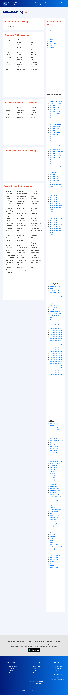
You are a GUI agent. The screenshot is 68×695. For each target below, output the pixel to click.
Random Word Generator (36, 677)
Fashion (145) (53, 467)
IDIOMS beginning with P (56, 216)
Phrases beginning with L (56, 347)
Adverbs (37, 674)
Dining (51, 303)
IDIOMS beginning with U (56, 226)
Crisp (51, 28)
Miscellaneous (53, 322)
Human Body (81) (54, 492)
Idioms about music (55, 147)
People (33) (52, 526)
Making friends (53, 305)
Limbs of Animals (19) (55, 496)
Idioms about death (54, 118)
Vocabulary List (24, 3)
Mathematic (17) (54, 501)
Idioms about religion (55, 163)
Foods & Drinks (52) (55, 478)
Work (51, 317)
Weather (52, 319)
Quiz (62, 2)
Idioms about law (54, 134)
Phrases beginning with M (56, 349)
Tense (36, 670)
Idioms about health (55, 128)
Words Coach (33, 690)
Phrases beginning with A (56, 324)
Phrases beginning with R (56, 359)
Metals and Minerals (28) (56, 509)
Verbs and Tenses (12, 666)
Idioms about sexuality (55, 166)
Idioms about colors (55, 113)
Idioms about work (54, 182)
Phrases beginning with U (56, 365)
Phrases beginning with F (56, 334)
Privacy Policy (58, 668)
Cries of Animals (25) (55, 448)
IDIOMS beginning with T (56, 224)
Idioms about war (54, 178)
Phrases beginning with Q (56, 357)
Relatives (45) (53, 534)
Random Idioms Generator (36, 679)
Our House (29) (53, 524)
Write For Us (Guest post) (58, 666)
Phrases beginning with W (56, 370)
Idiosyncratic (53, 30)
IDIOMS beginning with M (56, 209)
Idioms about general (55, 126)
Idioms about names (55, 149)
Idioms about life (54, 136)
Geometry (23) (53, 486)
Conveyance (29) (54, 446)
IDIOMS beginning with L (56, 207)
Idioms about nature (55, 153)
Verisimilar (52, 35)
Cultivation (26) (53, 452)
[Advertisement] (23, 84)
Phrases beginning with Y (56, 372)
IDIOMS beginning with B (56, 186)
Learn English (13, 677)
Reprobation (53, 43)
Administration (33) (54, 429)
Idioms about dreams (55, 120)
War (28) (52, 563)
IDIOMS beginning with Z (56, 237)
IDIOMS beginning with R (56, 220)
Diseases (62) (53, 459)
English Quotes (12, 672)
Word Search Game (36, 683)
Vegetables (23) (54, 559)
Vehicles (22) (53, 561)
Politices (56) (53, 530)
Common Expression (55, 286)
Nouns (12, 668)
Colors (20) (52, 442)
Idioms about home (54, 130)
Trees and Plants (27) (55, 555)
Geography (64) (53, 484)
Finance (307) (53, 469)
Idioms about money (55, 145)
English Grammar (13, 670)
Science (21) (53, 540)
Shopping (52, 309)
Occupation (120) (54, 517)
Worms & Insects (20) (55, 567)
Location (52, 294)
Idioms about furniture (55, 124)
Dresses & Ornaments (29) (56, 461)
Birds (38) (52, 434)
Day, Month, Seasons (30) (56, 455)
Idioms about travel (54, 176)
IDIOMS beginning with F (56, 195)
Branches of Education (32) (56, 436)
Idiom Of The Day (37, 666)
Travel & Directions (54, 290)
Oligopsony (52, 39)
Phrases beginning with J (56, 342)
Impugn (51, 45)
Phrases (52, 2)
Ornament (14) (53, 521)
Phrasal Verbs (36, 672)
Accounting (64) (54, 427)
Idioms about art (54, 109)
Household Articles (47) (55, 490)
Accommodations (54, 301)
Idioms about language (55, 132)
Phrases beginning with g (56, 336)
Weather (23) (53, 565)
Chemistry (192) (54, 438)
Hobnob (51, 41)
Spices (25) (52, 542)
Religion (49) (53, 536)
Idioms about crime (54, 115)
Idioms (47, 2)
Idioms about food (54, 122)
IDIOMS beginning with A (56, 184)
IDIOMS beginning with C (56, 189)
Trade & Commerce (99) (56, 551)
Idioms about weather (55, 180)
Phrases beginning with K (56, 345)
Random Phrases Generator (36, 681)
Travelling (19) (53, 553)
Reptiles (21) (53, 538)
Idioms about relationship (56, 161)
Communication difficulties (56, 311)
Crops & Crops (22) (54, 450)
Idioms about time (54, 174)
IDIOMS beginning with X (56, 232)
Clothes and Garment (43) (56, 440)
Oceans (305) (53, 519)
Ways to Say (37, 668)
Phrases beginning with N (56, 351)
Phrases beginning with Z (56, 374)
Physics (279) (53, 528)
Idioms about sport (54, 168)
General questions (54, 315)
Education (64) (53, 465)
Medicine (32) (53, 507)
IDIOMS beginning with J (56, 203)
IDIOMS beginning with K (56, 205)
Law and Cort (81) (54, 494)
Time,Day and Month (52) (56, 546)
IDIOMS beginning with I (55, 201)
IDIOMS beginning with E (56, 193)
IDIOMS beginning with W (56, 230)
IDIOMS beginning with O (56, 214)
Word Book (40, 3)
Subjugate (52, 37)
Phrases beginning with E (56, 332)
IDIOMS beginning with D (56, 191)
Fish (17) (52, 471)
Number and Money (54, 292)
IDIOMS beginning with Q (56, 218)
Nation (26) (52, 513)
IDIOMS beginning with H (56, 199)
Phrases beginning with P (56, 355)
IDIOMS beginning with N (56, 212)
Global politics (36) (54, 488)
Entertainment (53, 307)
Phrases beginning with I (56, 340)
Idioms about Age (54, 105)
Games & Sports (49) (55, 482)
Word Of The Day (15, 3)
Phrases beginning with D (56, 330)
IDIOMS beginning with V (56, 228)
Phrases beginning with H (56, 338)
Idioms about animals (55, 107)
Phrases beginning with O (56, 353)
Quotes (58, 2)
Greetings (52, 288)
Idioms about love (54, 138)
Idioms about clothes (55, 111)
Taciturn (52, 47)
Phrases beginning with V (56, 368)
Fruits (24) (52, 480)
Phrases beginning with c (56, 328)
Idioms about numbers (55, 155)
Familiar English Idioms (55, 103)
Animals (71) (53, 432)
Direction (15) (53, 457)
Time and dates (53, 299)
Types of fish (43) (54, 557)
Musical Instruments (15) (56, 511)
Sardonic (52, 33)
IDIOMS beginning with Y (56, 235)
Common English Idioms (56, 101)
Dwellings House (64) (55, 463)
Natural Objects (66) (55, 515)
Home (10, 2)
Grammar (31, 2)
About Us (58, 670)
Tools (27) (52, 549)
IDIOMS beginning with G (56, 197)
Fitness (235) (53, 473)
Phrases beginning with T (56, 363)
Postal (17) (52, 532)
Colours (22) (53, 444)
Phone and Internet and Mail (56, 296)
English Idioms (12, 674)
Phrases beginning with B (56, 326)
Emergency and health (55, 313)
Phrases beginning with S (56, 361)
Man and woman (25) (55, 498)
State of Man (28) (54, 544)
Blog (36, 2)
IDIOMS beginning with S (56, 222)
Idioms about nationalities (56, 151)
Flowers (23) (53, 475)
